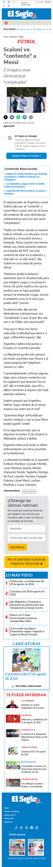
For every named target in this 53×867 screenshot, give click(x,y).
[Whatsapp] (18, 117)
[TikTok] (5, 2)
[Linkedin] (25, 117)
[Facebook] (5, 6)
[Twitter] (6, 117)
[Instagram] (10, 6)
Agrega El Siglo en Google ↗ (26, 156)
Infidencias (40, 29)
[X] (15, 2)
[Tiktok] (16, 827)
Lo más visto (19, 575)
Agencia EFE (9, 126)
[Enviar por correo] (31, 117)
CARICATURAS (26, 643)
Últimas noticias (26, 29)
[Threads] (10, 2)
